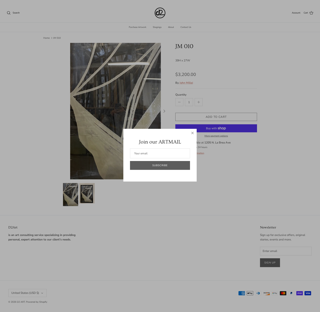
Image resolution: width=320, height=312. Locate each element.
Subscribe (160, 165)
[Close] (192, 133)
